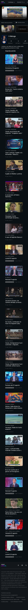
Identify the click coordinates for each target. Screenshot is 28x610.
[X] (26, 565)
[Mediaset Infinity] (3, 2)
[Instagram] (22, 565)
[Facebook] (18, 565)
